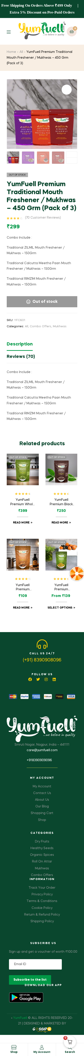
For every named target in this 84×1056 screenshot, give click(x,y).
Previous (71, 160)
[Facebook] (30, 679)
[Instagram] (46, 679)
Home (11, 52)
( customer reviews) (43, 217)
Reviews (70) (21, 357)
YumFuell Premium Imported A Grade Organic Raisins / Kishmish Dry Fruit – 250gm (61, 588)
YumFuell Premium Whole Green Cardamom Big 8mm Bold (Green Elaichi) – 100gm (22, 502)
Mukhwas (60, 326)
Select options (59, 608)
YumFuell (20, 1018)
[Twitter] (38, 679)
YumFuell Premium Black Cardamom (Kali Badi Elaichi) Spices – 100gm (61, 502)
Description (20, 344)
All (21, 52)
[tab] (42, 345)
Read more (21, 522)
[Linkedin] (54, 679)
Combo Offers (40, 326)
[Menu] (12, 32)
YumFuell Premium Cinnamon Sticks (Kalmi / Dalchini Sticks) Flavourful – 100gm (22, 588)
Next (71, 154)
